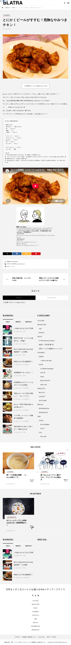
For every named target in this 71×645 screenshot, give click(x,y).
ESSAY (25, 344)
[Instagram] (32, 595)
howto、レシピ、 (11, 266)
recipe (18, 264)
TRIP (24, 331)
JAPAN (41, 420)
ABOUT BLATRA (51, 637)
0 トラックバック (52, 297)
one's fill (42, 372)
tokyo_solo (22, 264)
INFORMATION (44, 408)
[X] (35, 595)
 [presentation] (67, 450)
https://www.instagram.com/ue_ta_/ (26, 242)
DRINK (41, 356)
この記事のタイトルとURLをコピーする (35, 86)
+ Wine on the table (46, 360)
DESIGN (41, 332)
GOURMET (13, 264)
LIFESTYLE (41, 388)
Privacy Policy (41, 637)
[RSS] (38, 595)
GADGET (42, 396)
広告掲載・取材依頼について (29, 637)
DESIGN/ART (41, 324)
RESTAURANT (45, 380)
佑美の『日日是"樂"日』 (47, 344)
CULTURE (40, 320)
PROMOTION (43, 412)
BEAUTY (42, 392)
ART (40, 328)
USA (40, 432)
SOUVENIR (43, 400)
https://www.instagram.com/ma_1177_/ (27, 245)
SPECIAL (40, 404)
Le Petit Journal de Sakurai (47, 340)
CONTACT (17, 637)
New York (43, 436)
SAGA (42, 428)
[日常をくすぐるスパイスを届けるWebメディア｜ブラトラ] (13, 3)
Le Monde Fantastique (46, 368)
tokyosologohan (14, 261)
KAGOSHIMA (45, 424)
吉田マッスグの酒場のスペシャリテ (50, 348)
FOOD (8, 264)
